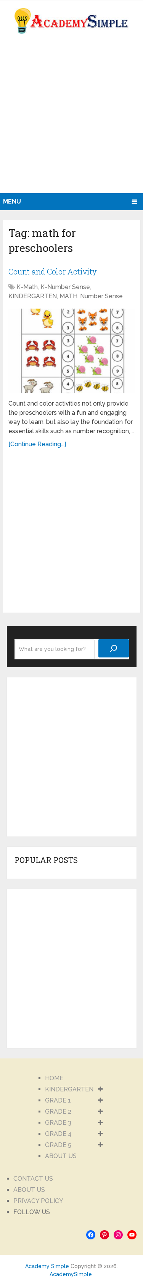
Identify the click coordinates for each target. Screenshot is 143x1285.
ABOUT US (61, 1156)
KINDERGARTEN (32, 296)
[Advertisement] (71, 117)
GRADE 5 (58, 1145)
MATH (68, 296)
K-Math (27, 287)
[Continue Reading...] (37, 444)
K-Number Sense (65, 287)
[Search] (113, 648)
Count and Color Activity (52, 271)
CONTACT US (33, 1178)
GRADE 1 (58, 1100)
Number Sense (101, 296)
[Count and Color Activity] (71, 351)
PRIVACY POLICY (38, 1200)
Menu (12, 201)
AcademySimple (71, 1274)
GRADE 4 (58, 1133)
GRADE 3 (58, 1122)
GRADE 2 (58, 1111)
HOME (54, 1078)
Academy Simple (47, 1266)
